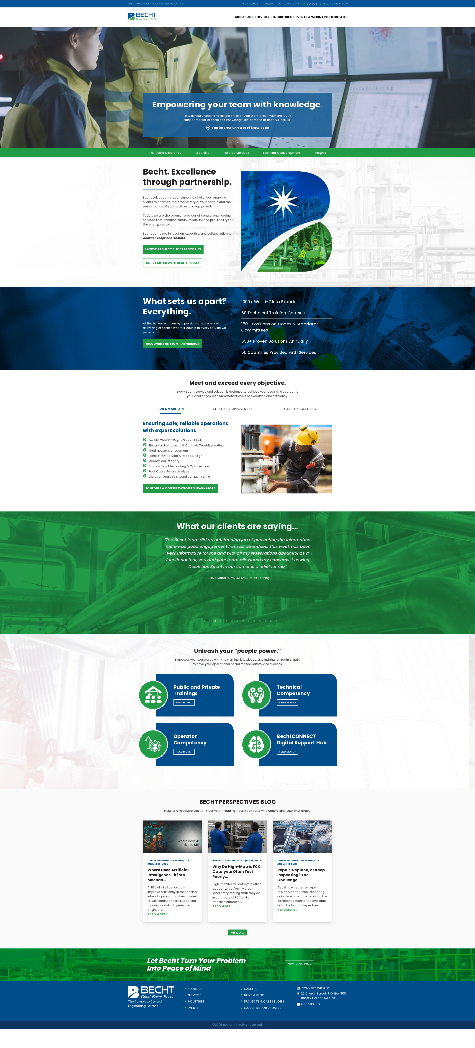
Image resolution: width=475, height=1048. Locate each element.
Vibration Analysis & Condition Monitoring (179, 477)
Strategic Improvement (232, 409)
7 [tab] (237, 621)
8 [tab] (243, 621)
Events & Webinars (312, 17)
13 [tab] (271, 621)
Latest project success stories (173, 249)
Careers (268, 3)
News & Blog (250, 3)
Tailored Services (236, 153)
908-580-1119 (310, 1004)
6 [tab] (254, 143)
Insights (320, 153)
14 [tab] (276, 621)
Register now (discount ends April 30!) (240, 128)
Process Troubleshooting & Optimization (178, 466)
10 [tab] (254, 621)
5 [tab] (248, 143)
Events (193, 1008)
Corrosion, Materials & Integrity (168, 860)
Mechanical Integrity (163, 461)
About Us (243, 17)
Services (262, 17)
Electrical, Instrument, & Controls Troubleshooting (186, 445)
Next (333, 570)
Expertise (202, 153)
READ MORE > (184, 702)
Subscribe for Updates (262, 1008)
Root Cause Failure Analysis (168, 471)
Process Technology (225, 860)
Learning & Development (282, 153)
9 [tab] (248, 621)
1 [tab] (226, 143)
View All (237, 932)
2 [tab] (232, 143)
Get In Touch (299, 964)
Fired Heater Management (168, 451)
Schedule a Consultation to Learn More (180, 488)
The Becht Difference (165, 153)
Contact (339, 17)
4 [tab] (243, 143)
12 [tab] (265, 621)
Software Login (288, 3)
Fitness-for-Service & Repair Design (175, 456)
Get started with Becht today (172, 263)
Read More (157, 914)
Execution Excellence (299, 409)
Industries (282, 17)
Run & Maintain (171, 409)
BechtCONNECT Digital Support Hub (175, 440)
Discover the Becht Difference (172, 344)
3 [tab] (237, 143)
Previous (142, 570)
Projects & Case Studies (264, 1001)
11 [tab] (260, 621)
